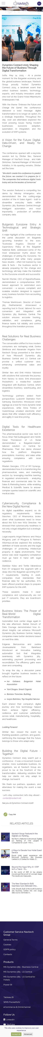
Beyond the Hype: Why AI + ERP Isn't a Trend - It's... (25, 868)
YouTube (10, 1024)
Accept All (16, 1034)
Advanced (28, 1034)
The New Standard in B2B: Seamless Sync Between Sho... (24, 885)
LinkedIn (9, 1019)
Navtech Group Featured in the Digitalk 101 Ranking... (25, 835)
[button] (3, 38)
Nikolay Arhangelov (24, 193)
